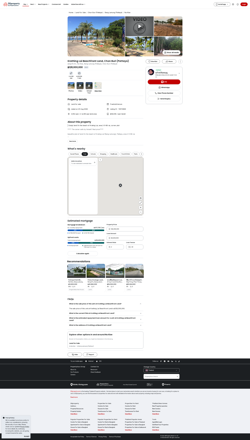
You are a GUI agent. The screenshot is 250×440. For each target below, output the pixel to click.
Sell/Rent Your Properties (160, 424)
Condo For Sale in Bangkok (79, 422)
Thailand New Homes (159, 403)
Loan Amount (111, 233)
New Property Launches (159, 406)
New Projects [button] (42, 4)
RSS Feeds (155, 427)
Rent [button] (32, 4)
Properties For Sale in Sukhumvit (135, 427)
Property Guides (76, 411)
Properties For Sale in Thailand (135, 422)
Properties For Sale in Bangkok (135, 424)
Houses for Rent (130, 408)
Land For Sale (80, 12)
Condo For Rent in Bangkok (106, 422)
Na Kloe (127, 12)
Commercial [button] (56, 4)
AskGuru (73, 406)
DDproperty (75, 403)
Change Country (149, 367)
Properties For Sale (104, 403)
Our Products (75, 372)
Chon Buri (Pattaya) (95, 12)
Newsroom (94, 369)
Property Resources (77, 408)
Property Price (112, 225)
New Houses (156, 411)
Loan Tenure (130, 242)
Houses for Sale (103, 408)
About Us (73, 369)
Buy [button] (25, 4)
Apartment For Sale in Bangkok (80, 424)
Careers (73, 374)
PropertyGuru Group (78, 367)
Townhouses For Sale (105, 411)
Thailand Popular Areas (133, 419)
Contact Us (95, 367)
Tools (154, 419)
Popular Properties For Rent (107, 419)
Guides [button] (65, 4)
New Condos (156, 408)
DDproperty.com (75, 391)
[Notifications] (238, 4)
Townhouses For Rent (132, 411)
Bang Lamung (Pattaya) (113, 12)
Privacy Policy (24, 426)
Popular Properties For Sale (80, 419)
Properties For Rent (132, 403)
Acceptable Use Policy (77, 436)
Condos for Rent (130, 406)
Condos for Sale (103, 406)
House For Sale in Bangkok (79, 427)
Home (71, 12)
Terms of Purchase (115, 436)
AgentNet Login (157, 422)
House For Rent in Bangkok (106, 427)
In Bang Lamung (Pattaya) (85, 346)
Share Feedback (96, 372)
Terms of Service (91, 436)
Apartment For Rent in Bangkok (107, 424)
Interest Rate (111, 242)
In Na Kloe (72, 346)
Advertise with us (77, 4)
